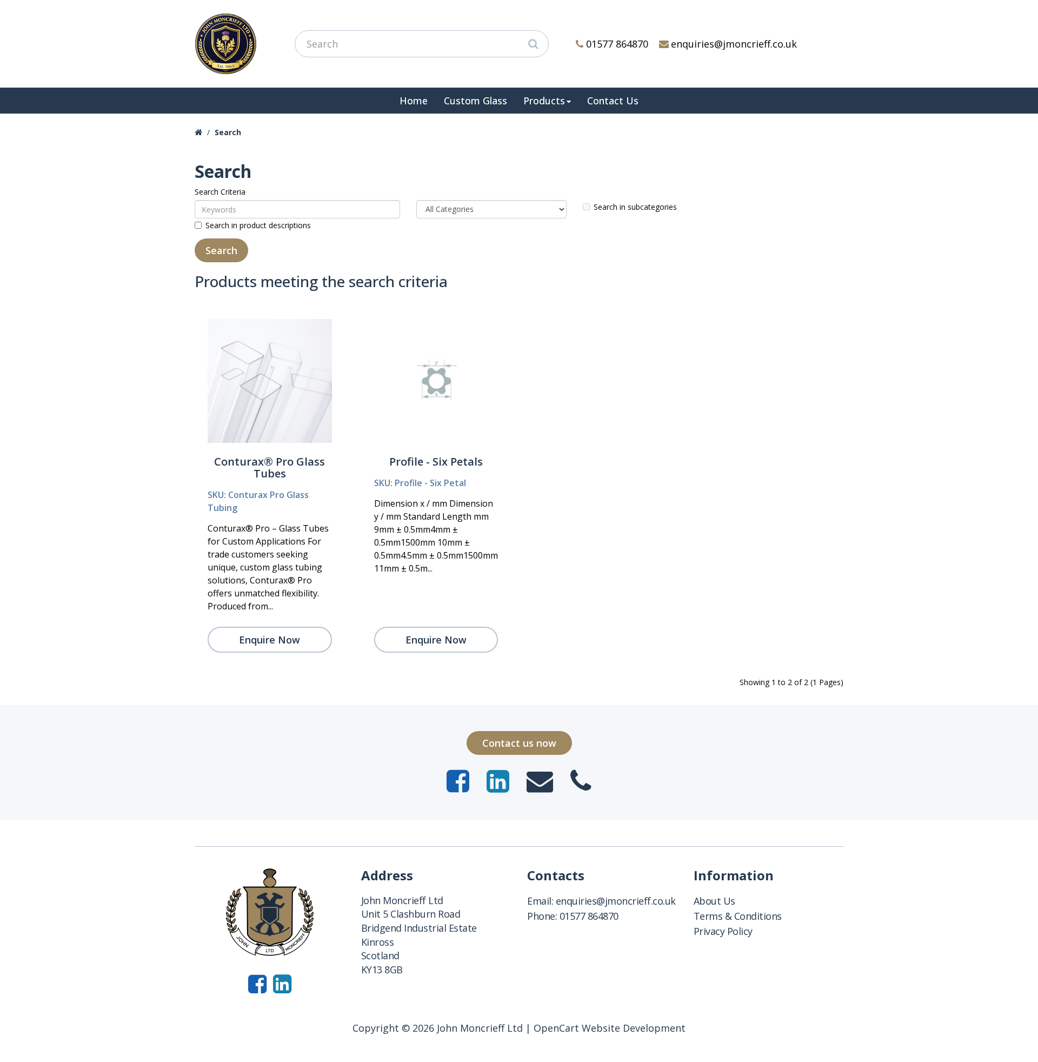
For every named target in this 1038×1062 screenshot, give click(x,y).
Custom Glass (475, 100)
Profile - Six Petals (436, 461)
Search (228, 132)
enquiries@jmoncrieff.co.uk (734, 43)
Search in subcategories (635, 207)
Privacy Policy (723, 931)
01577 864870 (617, 43)
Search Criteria (220, 192)
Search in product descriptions (258, 225)
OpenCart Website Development (610, 1027)
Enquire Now (269, 639)
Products (544, 100)
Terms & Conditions (738, 916)
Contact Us (612, 100)
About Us (714, 900)
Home (414, 100)
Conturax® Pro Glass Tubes (269, 467)
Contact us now (519, 742)
